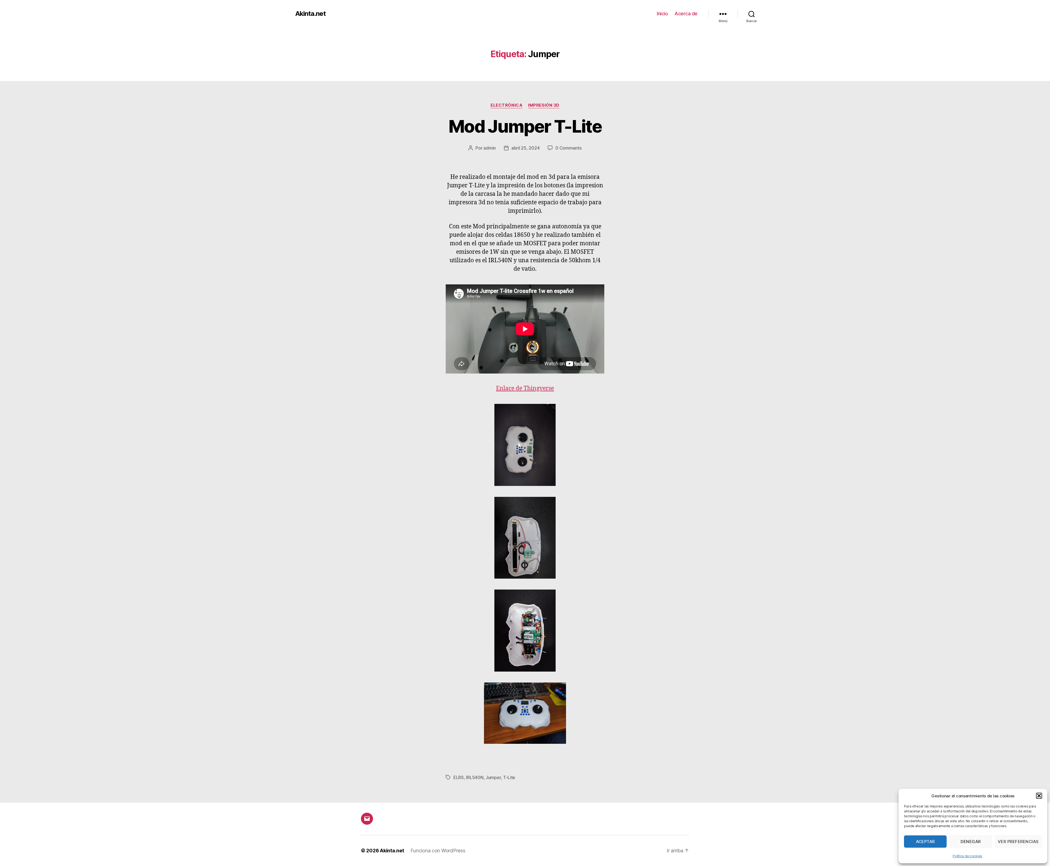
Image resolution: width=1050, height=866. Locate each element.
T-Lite (509, 777)
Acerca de (686, 13)
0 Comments (568, 148)
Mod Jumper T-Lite (525, 126)
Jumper (493, 777)
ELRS (458, 777)
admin (489, 148)
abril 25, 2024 (525, 148)
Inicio (662, 13)
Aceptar (925, 841)
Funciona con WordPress (437, 850)
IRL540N (474, 777)
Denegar (971, 841)
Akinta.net (310, 13)
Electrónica (507, 105)
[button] (1039, 795)
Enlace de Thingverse (525, 388)
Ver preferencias (1018, 841)
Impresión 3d (543, 105)
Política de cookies (967, 856)
